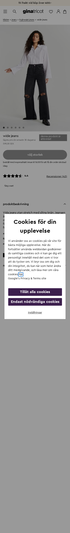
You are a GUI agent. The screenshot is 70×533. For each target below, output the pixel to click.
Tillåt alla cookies (35, 292)
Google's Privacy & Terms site (27, 278)
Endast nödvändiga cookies (35, 302)
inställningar (35, 312)
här (21, 274)
